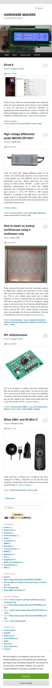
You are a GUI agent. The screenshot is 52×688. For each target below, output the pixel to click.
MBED (25, 407)
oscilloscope (41, 322)
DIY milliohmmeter (16, 335)
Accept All (26, 676)
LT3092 (24, 409)
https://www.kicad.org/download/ (35, 115)
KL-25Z (12, 409)
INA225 (6, 409)
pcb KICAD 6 (26, 123)
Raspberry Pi (9, 559)
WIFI (5, 567)
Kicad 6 (9, 65)
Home (7, 55)
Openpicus (8, 554)
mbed (6, 641)
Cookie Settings (26, 683)
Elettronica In (9, 635)
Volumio (7, 649)
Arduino (7, 527)
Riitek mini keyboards (18, 490)
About (14, 55)
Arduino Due (9, 530)
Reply (12, 324)
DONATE (37, 55)
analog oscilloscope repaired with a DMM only (20, 322)
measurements (14, 215)
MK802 (6, 551)
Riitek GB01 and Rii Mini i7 (21, 419)
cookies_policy (25, 55)
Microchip (8, 546)
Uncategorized (9, 565)
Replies (36, 409)
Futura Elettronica (11, 638)
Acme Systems (10, 630)
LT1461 (18, 409)
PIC (5, 557)
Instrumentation (16, 213)
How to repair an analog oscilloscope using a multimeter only (19, 229)
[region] (26, 669)
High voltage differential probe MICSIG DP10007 (19, 136)
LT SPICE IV (9, 541)
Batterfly (7, 633)
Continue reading (11, 121)
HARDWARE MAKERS (19, 14)
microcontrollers (10, 549)
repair (6, 324)
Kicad (13, 123)
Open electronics (10, 646)
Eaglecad (7, 533)
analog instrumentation (37, 320)
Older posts (9, 498)
